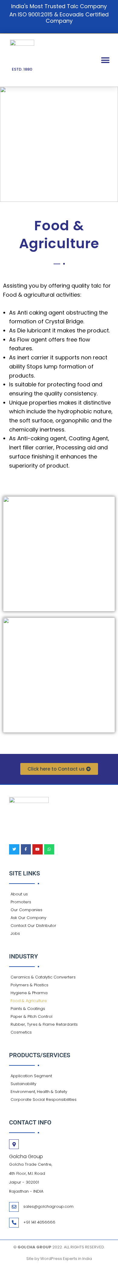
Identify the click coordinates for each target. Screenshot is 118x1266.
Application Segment (31, 1076)
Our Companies (26, 910)
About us (19, 894)
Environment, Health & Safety (39, 1091)
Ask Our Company (28, 918)
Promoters (21, 902)
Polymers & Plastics (29, 985)
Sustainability (23, 1084)
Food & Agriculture (29, 1001)
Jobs (15, 933)
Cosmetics (21, 1032)
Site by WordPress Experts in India (59, 1258)
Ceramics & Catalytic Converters (43, 977)
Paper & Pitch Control (31, 1016)
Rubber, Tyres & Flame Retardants (44, 1024)
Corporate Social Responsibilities (44, 1099)
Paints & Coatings (28, 1008)
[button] (105, 60)
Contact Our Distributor (33, 925)
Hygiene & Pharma (29, 993)
